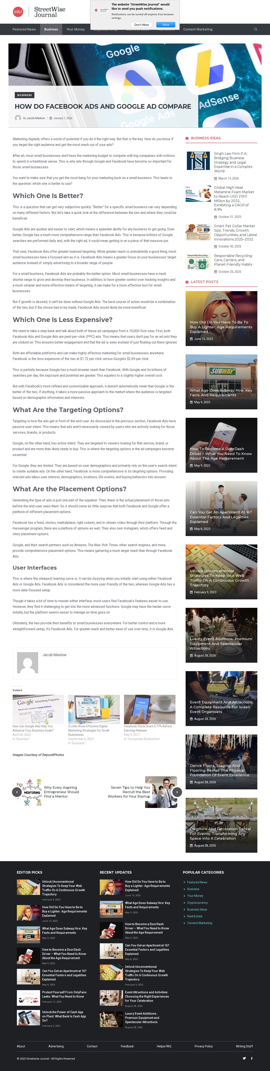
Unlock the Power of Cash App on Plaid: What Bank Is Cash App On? (64, 1016)
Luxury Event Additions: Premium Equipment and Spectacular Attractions (221, 643)
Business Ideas (197, 909)
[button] (256, 29)
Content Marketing (197, 29)
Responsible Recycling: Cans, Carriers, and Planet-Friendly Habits (233, 260)
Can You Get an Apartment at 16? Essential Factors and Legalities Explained (221, 517)
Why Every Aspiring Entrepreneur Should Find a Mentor (61, 792)
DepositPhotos (53, 755)
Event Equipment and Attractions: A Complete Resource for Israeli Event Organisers (221, 707)
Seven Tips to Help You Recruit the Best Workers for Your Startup (129, 792)
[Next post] (177, 792)
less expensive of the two (56, 359)
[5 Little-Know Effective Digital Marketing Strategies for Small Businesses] (94, 709)
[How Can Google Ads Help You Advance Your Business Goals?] (38, 709)
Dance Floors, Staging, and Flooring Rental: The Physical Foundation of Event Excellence (219, 770)
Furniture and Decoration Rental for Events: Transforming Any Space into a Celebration (220, 833)
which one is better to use (51, 184)
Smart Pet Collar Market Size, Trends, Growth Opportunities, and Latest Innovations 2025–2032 (235, 232)
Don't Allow (141, 24)
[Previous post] (17, 792)
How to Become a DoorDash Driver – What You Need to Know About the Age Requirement (221, 453)
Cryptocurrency (197, 902)
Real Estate (194, 916)
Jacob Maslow (36, 118)
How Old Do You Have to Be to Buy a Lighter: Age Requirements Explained (221, 327)
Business (51, 29)
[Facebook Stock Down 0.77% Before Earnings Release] (150, 709)
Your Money (75, 29)
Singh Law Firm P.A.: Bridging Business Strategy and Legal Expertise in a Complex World (233, 162)
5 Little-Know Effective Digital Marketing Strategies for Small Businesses (88, 730)
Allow (165, 24)
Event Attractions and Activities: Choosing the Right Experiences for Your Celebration (147, 996)
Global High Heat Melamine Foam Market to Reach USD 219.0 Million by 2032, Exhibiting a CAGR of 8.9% (234, 199)
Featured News (24, 29)
